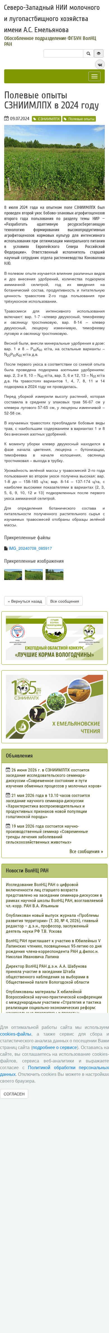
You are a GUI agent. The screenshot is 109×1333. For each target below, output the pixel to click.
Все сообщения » (86, 851)
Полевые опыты (81, 118)
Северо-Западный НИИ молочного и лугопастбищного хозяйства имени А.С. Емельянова (52, 18)
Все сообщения (64, 601)
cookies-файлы (15, 1034)
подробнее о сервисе (54, 1047)
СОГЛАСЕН (14, 1094)
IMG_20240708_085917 (30, 548)
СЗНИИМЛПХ (49, 118)
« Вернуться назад (25, 601)
